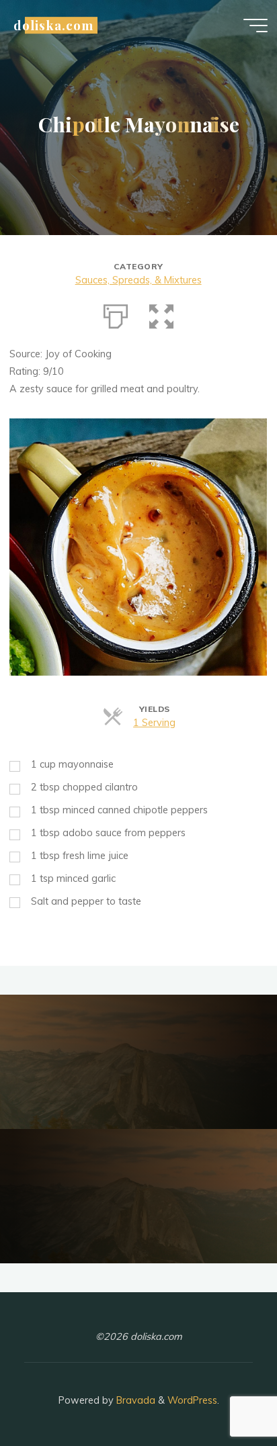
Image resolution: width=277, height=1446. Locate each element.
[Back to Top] (224, 1393)
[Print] (116, 313)
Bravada (134, 1400)
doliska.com (53, 25)
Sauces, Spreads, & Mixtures (138, 280)
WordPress (192, 1400)
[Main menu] (255, 25)
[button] (161, 313)
